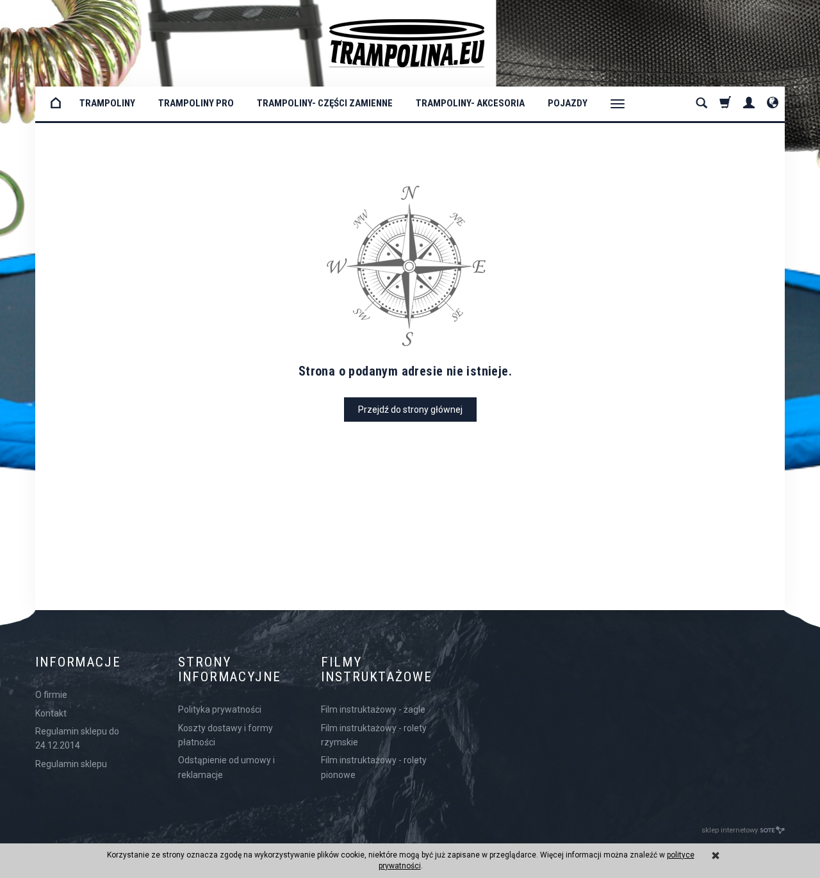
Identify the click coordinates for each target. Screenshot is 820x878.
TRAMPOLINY (107, 103)
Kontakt (51, 713)
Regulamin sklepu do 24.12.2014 (77, 738)
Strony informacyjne (229, 669)
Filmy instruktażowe (376, 669)
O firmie (51, 695)
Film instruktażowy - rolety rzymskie (374, 735)
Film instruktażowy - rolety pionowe (374, 767)
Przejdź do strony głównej (410, 409)
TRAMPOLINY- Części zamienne (325, 103)
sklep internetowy (729, 830)
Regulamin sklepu (71, 764)
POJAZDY (567, 103)
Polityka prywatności (219, 709)
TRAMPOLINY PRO (196, 103)
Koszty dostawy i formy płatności (225, 735)
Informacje (78, 662)
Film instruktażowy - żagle (373, 709)
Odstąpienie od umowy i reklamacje (226, 767)
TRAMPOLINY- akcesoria (470, 103)
